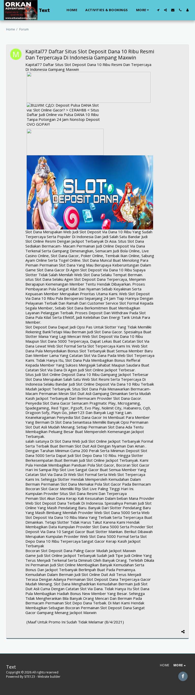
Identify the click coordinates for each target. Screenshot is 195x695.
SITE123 (29, 676)
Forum (24, 29)
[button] (158, 10)
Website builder (49, 676)
